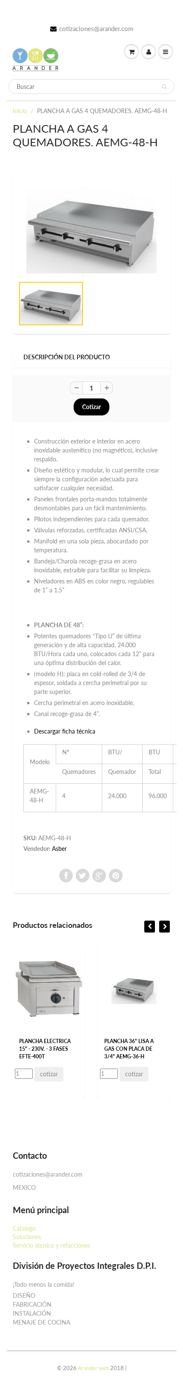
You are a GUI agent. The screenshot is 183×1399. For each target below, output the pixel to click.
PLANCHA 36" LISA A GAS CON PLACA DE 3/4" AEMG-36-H (129, 1049)
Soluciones (27, 1236)
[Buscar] (164, 87)
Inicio (20, 110)
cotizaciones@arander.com (96, 28)
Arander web (93, 1368)
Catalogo (24, 1228)
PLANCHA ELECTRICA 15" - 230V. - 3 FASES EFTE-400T (45, 1049)
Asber (59, 848)
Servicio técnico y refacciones (51, 1245)
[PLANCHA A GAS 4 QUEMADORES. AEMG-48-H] (91, 229)
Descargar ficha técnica (64, 731)
